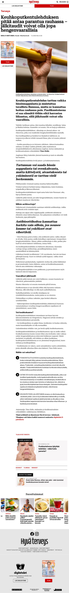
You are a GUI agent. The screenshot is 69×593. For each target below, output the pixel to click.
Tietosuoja (58, 550)
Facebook (32, 534)
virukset (35, 467)
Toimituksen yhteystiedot (40, 551)
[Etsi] (57, 2)
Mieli (65, 513)
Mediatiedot (50, 550)
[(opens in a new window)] (7, 49)
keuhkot (19, 467)
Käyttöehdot (42, 550)
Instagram (37, 534)
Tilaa (52, 6)
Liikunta (22, 513)
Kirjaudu (62, 2)
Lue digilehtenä (17, 6)
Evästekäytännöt (44, 548)
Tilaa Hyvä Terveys (22, 434)
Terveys (5, 11)
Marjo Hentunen (7, 35)
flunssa (27, 467)
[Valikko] (3, 2)
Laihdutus (8, 513)
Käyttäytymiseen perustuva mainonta (47, 589)
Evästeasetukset (24, 548)
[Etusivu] (34, 2)
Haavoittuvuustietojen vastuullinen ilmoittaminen (22, 550)
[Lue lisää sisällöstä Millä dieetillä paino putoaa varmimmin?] (12, 505)
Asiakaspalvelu (34, 548)
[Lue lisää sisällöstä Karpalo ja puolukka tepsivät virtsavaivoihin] (57, 505)
